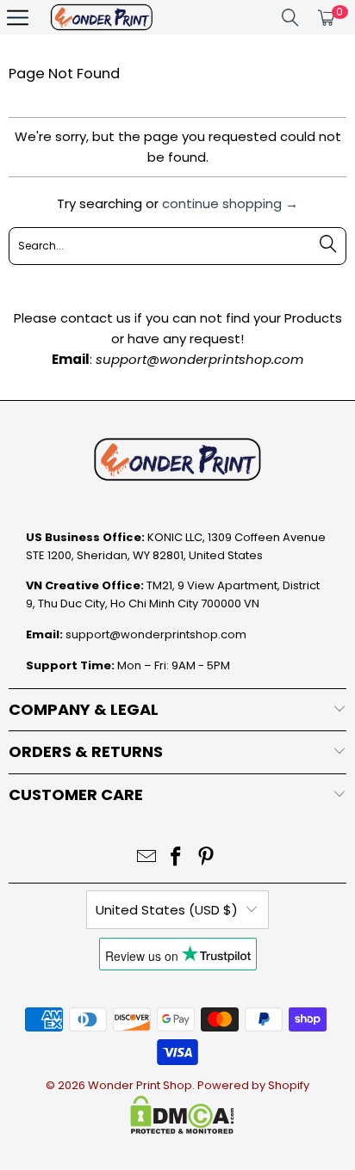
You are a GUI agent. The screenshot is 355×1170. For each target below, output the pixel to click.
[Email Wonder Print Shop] (146, 858)
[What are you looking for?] (290, 17)
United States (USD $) (167, 910)
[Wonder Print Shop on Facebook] (177, 858)
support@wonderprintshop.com (155, 634)
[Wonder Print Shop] (101, 17)
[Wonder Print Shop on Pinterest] (207, 858)
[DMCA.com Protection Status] (182, 1130)
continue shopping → (230, 203)
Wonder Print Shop (140, 1085)
